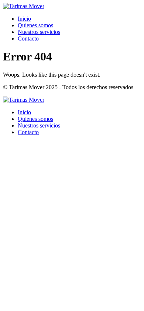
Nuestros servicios (39, 32)
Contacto (28, 38)
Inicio (24, 18)
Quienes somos (35, 25)
